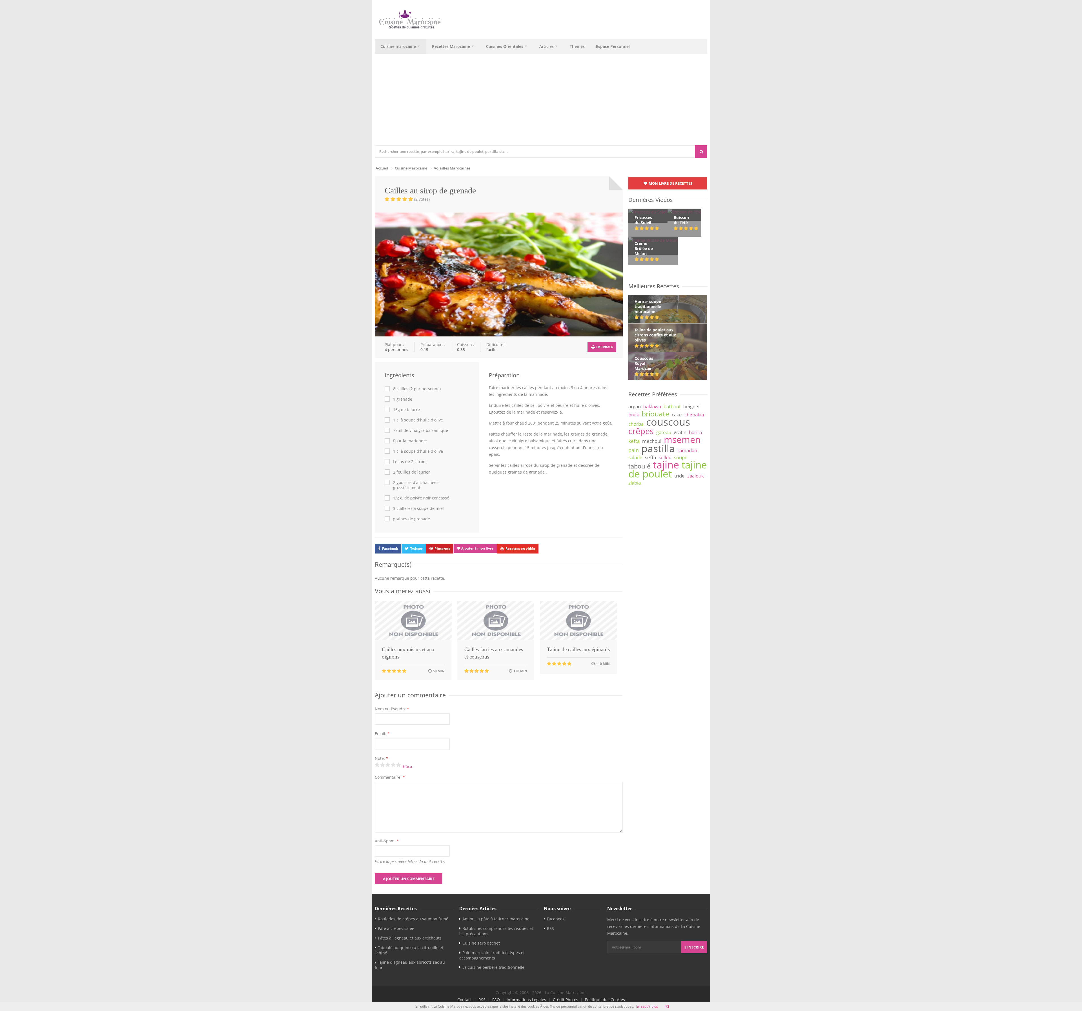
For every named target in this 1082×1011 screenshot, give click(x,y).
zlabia (634, 482)
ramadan (687, 450)
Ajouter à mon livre (476, 548)
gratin (680, 432)
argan (634, 406)
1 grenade (402, 399)
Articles (546, 46)
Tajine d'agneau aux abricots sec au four (410, 964)
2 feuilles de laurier (411, 472)
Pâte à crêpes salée (396, 928)
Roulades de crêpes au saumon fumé (413, 918)
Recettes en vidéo (520, 548)
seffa (650, 457)
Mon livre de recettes (670, 183)
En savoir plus (647, 1006)
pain (633, 450)
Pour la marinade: (410, 440)
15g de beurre (406, 409)
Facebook (390, 548)
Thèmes (577, 46)
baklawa (652, 406)
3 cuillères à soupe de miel (418, 508)
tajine (666, 464)
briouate (655, 413)
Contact (464, 999)
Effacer (407, 766)
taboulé (639, 466)
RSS (550, 928)
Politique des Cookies (605, 999)
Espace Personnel (613, 46)
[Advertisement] (541, 103)
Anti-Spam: (387, 840)
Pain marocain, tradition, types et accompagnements (492, 955)
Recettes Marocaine (451, 46)
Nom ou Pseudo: (392, 708)
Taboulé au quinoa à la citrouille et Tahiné (409, 950)
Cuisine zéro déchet (481, 943)
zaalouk (695, 475)
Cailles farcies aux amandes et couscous (493, 653)
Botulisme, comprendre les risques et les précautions (496, 931)
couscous (668, 422)
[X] (667, 1006)
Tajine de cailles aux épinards (578, 649)
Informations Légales (526, 999)
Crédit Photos (565, 999)
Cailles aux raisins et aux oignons (408, 653)
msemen (682, 439)
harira (695, 432)
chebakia (694, 414)
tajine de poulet (667, 469)
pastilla (658, 448)
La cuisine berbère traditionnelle (493, 967)
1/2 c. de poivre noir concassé (421, 498)
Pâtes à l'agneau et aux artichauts (410, 938)
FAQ (496, 999)
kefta (634, 441)
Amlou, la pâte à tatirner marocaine (495, 918)
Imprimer (604, 347)
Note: (381, 758)
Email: (382, 733)
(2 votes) (422, 199)
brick (633, 414)
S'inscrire (694, 947)
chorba (636, 424)
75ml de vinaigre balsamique (420, 430)
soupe (681, 457)
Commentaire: (390, 777)
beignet (691, 406)
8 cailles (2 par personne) (417, 388)
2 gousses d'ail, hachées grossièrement (415, 485)
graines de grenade (411, 518)
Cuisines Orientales (504, 46)
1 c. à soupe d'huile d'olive (418, 420)
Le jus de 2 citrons (410, 461)
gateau (663, 432)
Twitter (416, 548)
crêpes (641, 431)
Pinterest (442, 548)
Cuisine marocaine (398, 46)
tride (679, 475)
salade (635, 457)
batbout (672, 406)
